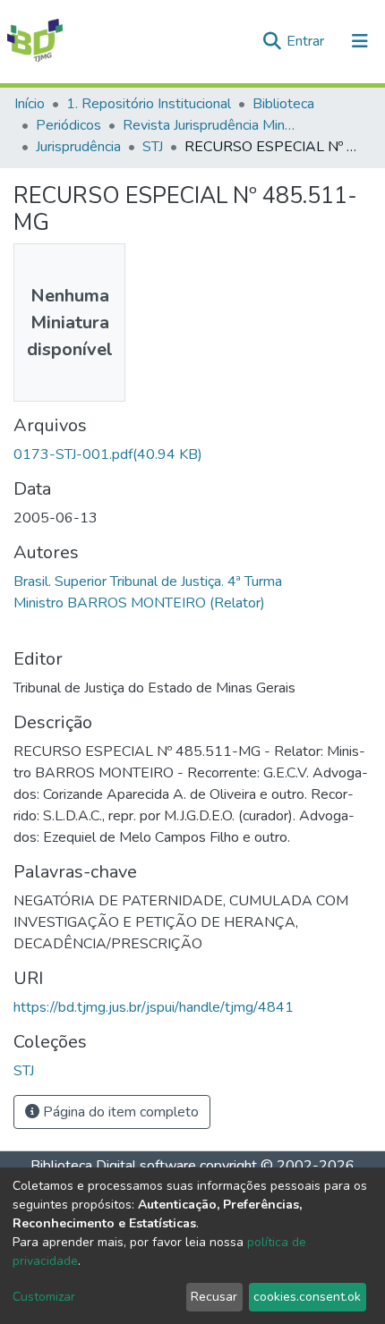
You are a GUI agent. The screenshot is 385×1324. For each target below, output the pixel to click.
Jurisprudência (78, 147)
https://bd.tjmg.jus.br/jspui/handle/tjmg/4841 (153, 1007)
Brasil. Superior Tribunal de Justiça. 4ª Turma (147, 581)
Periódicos (68, 125)
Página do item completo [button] (119, 1112)
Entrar (307, 41)
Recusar (214, 1296)
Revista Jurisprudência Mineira (212, 125)
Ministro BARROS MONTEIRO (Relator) (139, 603)
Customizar (44, 1296)
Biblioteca (283, 104)
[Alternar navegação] (360, 41)
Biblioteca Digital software (113, 1165)
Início (29, 104)
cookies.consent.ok (307, 1296)
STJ (152, 147)
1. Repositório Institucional (148, 104)
